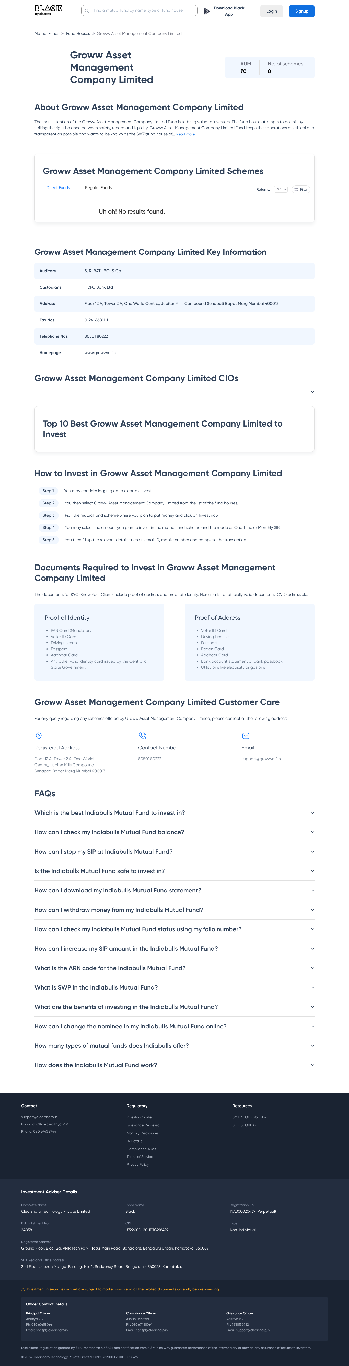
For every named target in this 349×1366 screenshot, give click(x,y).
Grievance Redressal (143, 1125)
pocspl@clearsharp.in (52, 1330)
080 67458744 (41, 1324)
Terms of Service (140, 1157)
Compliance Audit (141, 1149)
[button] (58, 188)
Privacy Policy (138, 1164)
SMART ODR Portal (249, 1117)
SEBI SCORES (244, 1125)
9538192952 (240, 1324)
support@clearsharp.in (39, 1117)
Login (271, 11)
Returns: (263, 189)
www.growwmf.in (100, 352)
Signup (301, 11)
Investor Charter (140, 1117)
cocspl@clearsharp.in (152, 1330)
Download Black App (229, 11)
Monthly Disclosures (142, 1133)
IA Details (134, 1141)
